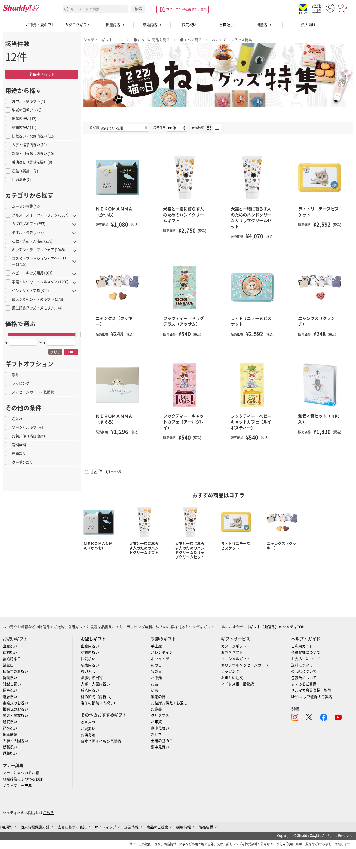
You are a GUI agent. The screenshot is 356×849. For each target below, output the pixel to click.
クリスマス (160, 715)
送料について (302, 665)
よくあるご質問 (304, 684)
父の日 (156, 671)
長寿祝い (10, 690)
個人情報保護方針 (35, 827)
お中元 (156, 678)
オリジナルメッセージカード (244, 665)
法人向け (308, 25)
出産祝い (263, 25)
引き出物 (88, 722)
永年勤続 (10, 734)
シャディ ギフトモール (103, 40)
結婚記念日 (12, 659)
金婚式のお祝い (15, 703)
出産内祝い (115, 25)
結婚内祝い (152, 25)
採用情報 (183, 827)
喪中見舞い (160, 747)
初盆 (154, 690)
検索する (67, 9)
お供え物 (88, 735)
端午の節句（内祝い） (99, 703)
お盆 (154, 684)
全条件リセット (41, 74)
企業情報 (131, 827)
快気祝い (189, 25)
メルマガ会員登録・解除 (311, 690)
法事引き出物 (92, 678)
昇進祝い (10, 728)
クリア (55, 352)
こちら (48, 813)
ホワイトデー (162, 659)
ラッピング (230, 671)
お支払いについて (305, 659)
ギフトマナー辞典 (17, 785)
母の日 (156, 665)
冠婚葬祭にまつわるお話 (23, 779)
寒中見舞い (160, 728)
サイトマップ (105, 827)
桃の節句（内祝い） (97, 697)
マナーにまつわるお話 (21, 773)
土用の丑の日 (162, 741)
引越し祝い (12, 684)
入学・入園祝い (15, 741)
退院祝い (10, 722)
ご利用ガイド (302, 646)
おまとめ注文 (232, 678)
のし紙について (304, 671)
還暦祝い (10, 697)
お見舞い (88, 729)
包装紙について (304, 678)
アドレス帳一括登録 (237, 684)
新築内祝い (90, 665)
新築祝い (10, 678)
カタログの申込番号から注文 (186, 9)
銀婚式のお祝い (15, 709)
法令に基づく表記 (72, 827)
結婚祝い (10, 652)
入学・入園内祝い (95, 684)
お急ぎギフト (232, 652)
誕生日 (8, 665)
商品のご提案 (157, 827)
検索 (138, 9)
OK (71, 352)
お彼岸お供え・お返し (169, 703)
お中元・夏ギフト (40, 25)
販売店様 (206, 827)
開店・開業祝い (15, 715)
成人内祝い (90, 690)
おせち (156, 734)
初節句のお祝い (15, 671)
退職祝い (10, 753)
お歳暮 (156, 709)
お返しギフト (93, 639)
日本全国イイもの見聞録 (101, 741)
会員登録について (305, 652)
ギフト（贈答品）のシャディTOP (277, 627)
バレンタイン (162, 652)
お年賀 (156, 722)
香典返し (226, 25)
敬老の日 (158, 697)
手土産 (156, 646)
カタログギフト (77, 25)
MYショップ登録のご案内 (311, 697)
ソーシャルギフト (235, 659)
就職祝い (10, 747)
